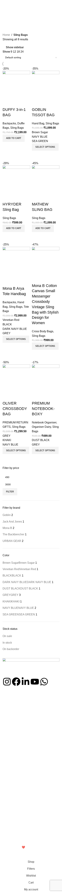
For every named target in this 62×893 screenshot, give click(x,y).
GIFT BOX (8, 767)
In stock (7, 642)
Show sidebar (15, 47)
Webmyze (9, 847)
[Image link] (31, 667)
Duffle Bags (9, 761)
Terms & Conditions (13, 837)
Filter (10, 491)
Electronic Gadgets (13, 743)
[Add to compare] (36, 458)
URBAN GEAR (10, 811)
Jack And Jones (11, 805)
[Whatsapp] (44, 681)
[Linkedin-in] (25, 681)
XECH (6, 787)
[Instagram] (7, 681)
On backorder (11, 649)
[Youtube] (34, 681)
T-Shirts (7, 755)
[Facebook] (16, 681)
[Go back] (7, 11)
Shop (5, 704)
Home (6, 34)
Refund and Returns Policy (17, 831)
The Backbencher (12, 781)
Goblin (6, 799)
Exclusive (8, 749)
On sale (7, 636)
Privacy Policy (10, 826)
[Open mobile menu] (4, 3)
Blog (5, 722)
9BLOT (6, 793)
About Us (8, 710)
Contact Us (9, 716)
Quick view (45, 458)
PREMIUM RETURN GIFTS (18, 737)
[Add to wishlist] (36, 396)
